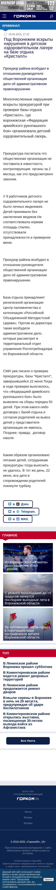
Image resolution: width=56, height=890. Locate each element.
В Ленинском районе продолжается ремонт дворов (21, 689)
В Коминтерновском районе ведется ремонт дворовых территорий (26, 676)
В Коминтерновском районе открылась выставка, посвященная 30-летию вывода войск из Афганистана (26, 720)
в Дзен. (21, 504)
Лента (28, 812)
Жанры (28, 817)
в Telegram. (24, 511)
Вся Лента (28, 740)
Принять (48, 879)
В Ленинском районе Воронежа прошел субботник (27, 665)
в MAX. (21, 519)
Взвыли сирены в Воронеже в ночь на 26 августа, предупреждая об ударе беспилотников (27, 703)
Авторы (28, 823)
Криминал (11, 25)
